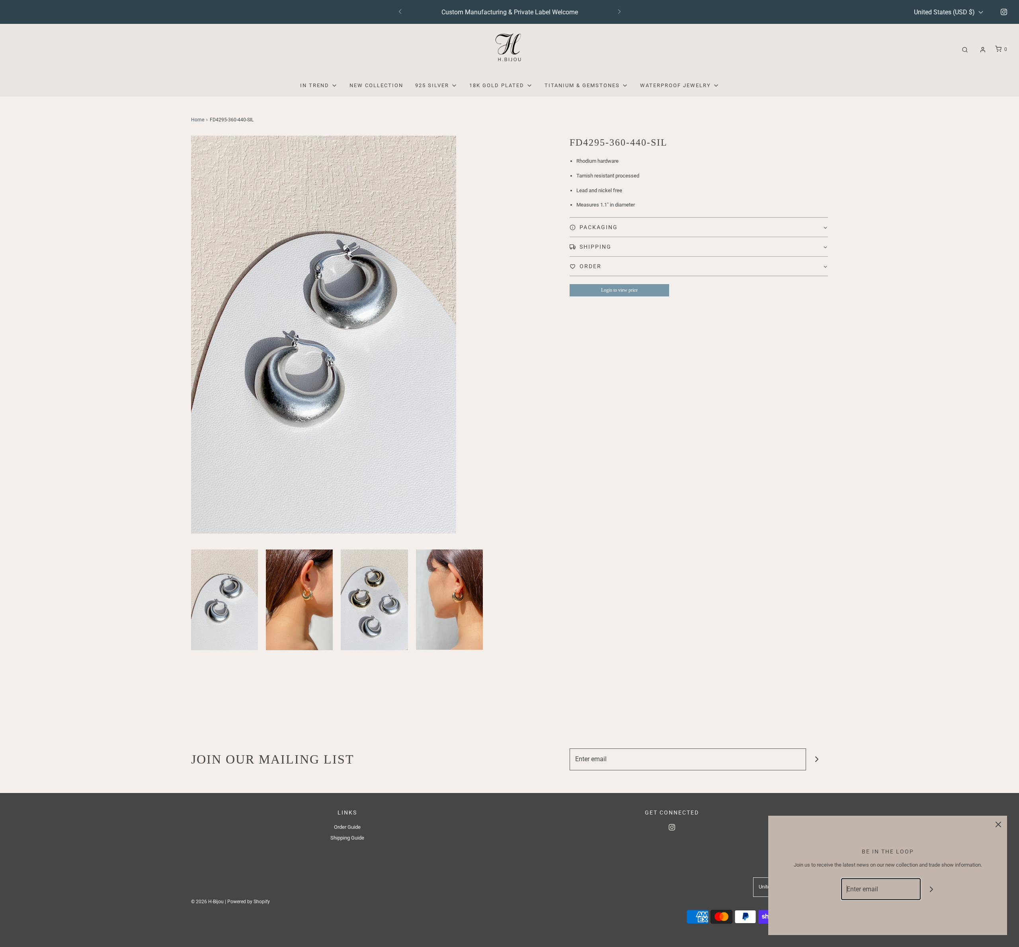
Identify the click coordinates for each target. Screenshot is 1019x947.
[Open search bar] (965, 49)
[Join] (817, 759)
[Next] (619, 12)
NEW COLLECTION (376, 85)
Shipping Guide (347, 838)
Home (197, 120)
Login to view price (619, 290)
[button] (224, 599)
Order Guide (347, 827)
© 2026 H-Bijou (207, 901)
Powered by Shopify (248, 901)
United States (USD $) (945, 12)
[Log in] (983, 50)
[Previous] (400, 12)
